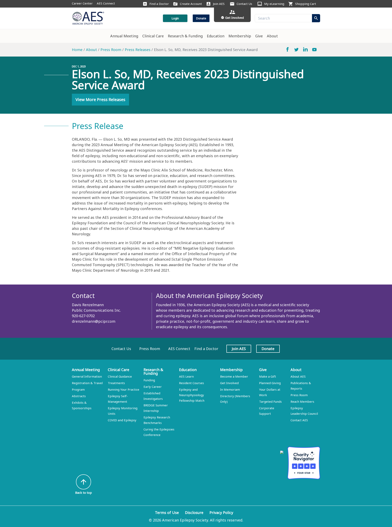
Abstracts (79, 396)
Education (215, 35)
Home (77, 49)
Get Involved (229, 383)
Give (259, 35)
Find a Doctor (159, 4)
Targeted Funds (270, 401)
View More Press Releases (100, 99)
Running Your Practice (123, 389)
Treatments (116, 383)
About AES (298, 376)
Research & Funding (185, 35)
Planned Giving (270, 383)
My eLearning (274, 4)
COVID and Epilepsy (122, 420)
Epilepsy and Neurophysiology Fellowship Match (191, 394)
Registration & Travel (87, 383)
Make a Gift (267, 376)
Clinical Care (153, 35)
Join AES (219, 4)
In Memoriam (230, 389)
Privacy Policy (221, 512)
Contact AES (299, 420)
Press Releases (137, 49)
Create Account (191, 4)
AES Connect (106, 3)
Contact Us (244, 4)
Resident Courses (191, 383)
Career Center (82, 3)
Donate (201, 18)
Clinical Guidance (120, 376)
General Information (87, 376)
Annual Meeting (124, 35)
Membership (239, 35)
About (272, 35)
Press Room (110, 49)
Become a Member (234, 376)
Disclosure (194, 512)
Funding (149, 380)
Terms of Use (167, 512)
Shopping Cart (305, 4)
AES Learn (186, 376)
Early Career (153, 387)
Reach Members (302, 401)
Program (78, 389)
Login (175, 18)
